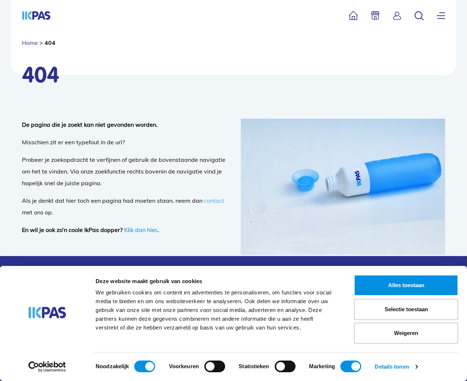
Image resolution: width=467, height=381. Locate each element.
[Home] (353, 15)
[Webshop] (375, 15)
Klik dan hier (140, 229)
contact (214, 200)
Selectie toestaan (406, 309)
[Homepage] (36, 15)
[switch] (214, 366)
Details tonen (392, 366)
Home (30, 42)
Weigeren (406, 333)
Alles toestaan (406, 285)
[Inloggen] (397, 15)
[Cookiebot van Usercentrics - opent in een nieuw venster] (47, 366)
